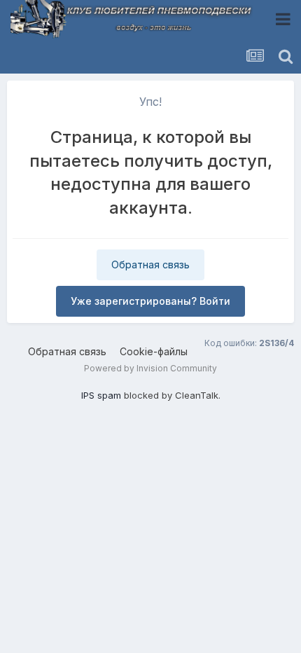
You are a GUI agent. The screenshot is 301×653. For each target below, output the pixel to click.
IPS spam (101, 395)
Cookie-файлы (154, 351)
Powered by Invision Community (150, 368)
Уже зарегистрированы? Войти (150, 301)
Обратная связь (150, 264)
